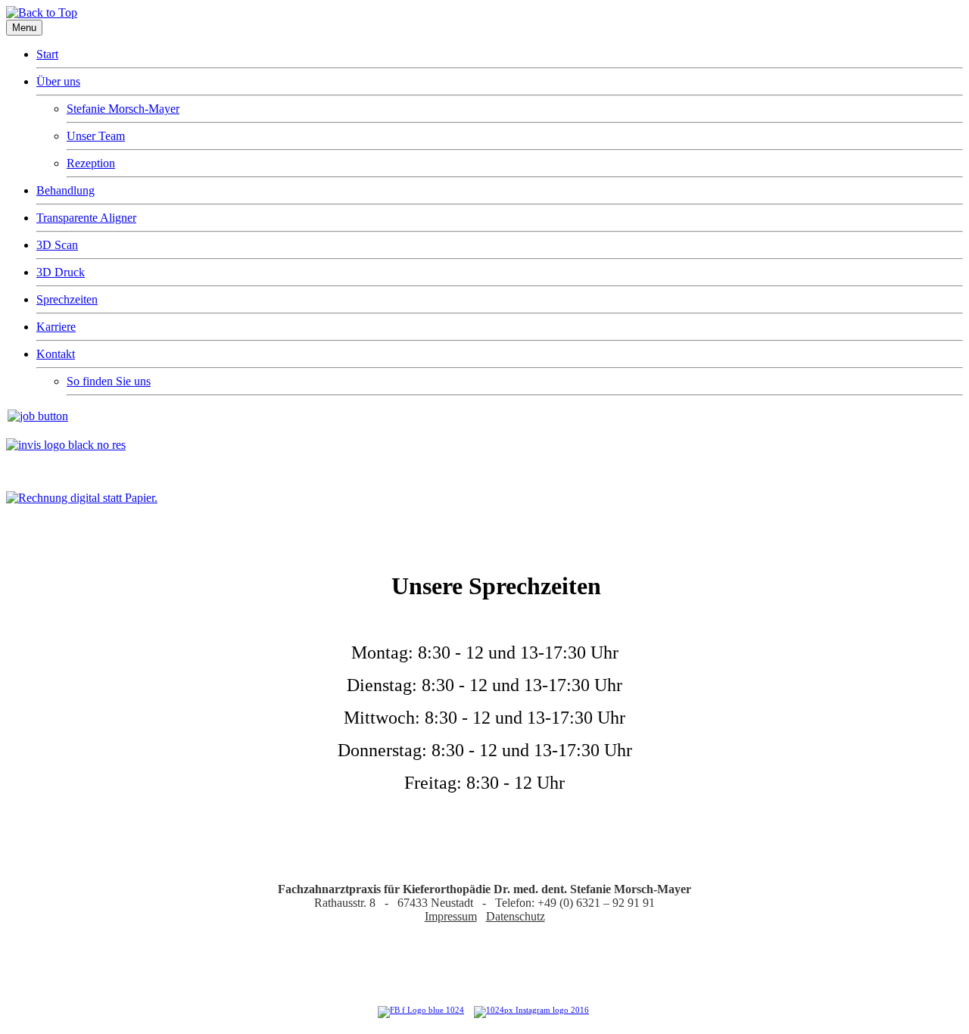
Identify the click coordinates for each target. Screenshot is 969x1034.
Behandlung (65, 190)
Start (47, 54)
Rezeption (91, 163)
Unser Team (96, 135)
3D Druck (60, 272)
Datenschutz (515, 916)
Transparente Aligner (86, 217)
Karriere (56, 326)
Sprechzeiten (67, 299)
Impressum (451, 916)
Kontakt (55, 353)
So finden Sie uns (109, 381)
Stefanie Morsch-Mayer (123, 108)
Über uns (58, 81)
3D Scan (57, 244)
